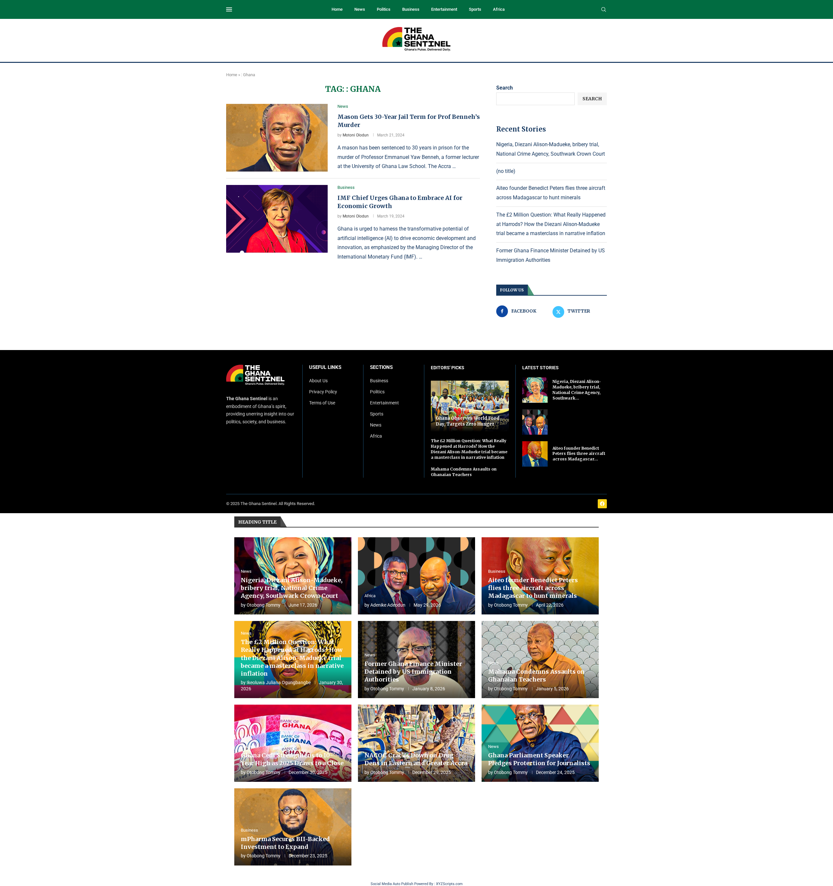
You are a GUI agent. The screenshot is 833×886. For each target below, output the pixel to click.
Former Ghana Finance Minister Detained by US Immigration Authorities (413, 671)
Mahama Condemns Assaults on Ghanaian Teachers (464, 472)
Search (504, 88)
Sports (475, 9)
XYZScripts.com (449, 884)
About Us (318, 380)
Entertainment (444, 9)
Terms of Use (322, 403)
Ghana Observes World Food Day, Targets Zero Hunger (467, 421)
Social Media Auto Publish (392, 884)
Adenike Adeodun (387, 605)
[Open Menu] (229, 9)
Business (410, 9)
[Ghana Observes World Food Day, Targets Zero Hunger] (470, 406)
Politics (383, 9)
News (359, 9)
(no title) (505, 171)
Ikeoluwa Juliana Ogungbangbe (279, 682)
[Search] (603, 9)
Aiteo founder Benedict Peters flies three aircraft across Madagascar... (579, 454)
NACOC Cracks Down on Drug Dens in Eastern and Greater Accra (415, 759)
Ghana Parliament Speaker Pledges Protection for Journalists (539, 759)
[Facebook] (602, 503)
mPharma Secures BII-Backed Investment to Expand (285, 843)
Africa (499, 9)
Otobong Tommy (263, 605)
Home (337, 9)
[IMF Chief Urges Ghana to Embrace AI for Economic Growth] (277, 219)
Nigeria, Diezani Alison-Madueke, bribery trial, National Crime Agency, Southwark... (577, 389)
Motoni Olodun (356, 135)
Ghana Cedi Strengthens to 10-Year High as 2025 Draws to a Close (292, 759)
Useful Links (325, 367)
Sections (381, 367)
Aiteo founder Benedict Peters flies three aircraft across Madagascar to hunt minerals (533, 588)
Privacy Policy (323, 391)
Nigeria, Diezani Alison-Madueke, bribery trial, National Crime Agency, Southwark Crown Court (292, 588)
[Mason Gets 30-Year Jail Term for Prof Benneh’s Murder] (277, 138)
